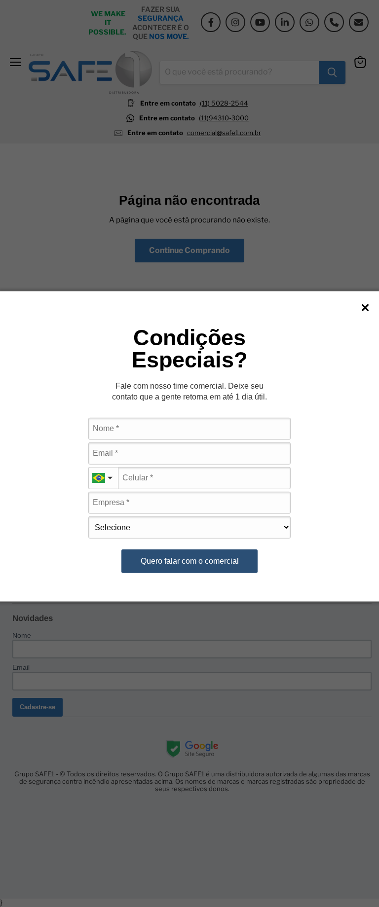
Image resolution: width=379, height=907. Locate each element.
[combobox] (103, 478)
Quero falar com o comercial (190, 560)
